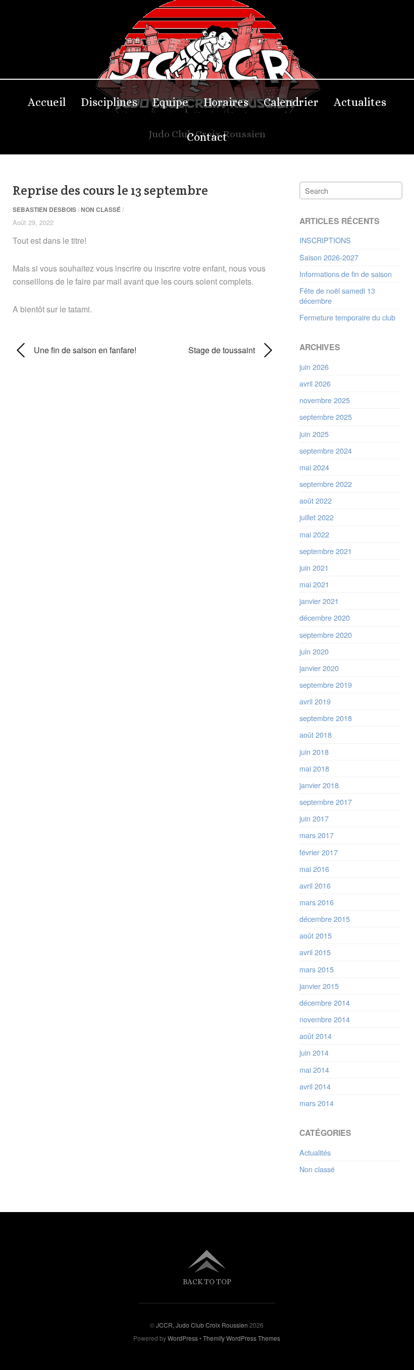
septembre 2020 (325, 634)
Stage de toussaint (203, 350)
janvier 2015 (319, 985)
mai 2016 (314, 868)
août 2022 (315, 500)
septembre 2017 (325, 801)
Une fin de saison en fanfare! (74, 350)
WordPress (183, 1338)
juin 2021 (314, 567)
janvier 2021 (319, 600)
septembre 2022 (325, 483)
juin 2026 (314, 366)
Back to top (207, 1281)
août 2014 (315, 1035)
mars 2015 (316, 969)
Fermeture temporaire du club (347, 317)
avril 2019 (315, 701)
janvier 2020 (319, 668)
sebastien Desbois (44, 209)
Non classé (101, 209)
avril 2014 (315, 1086)
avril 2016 (315, 885)
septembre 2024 (325, 450)
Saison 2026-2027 (328, 257)
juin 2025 (314, 433)
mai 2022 (314, 534)
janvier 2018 (319, 785)
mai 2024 (314, 467)
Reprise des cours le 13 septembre (110, 190)
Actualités (315, 1152)
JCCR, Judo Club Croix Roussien (202, 1325)
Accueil (47, 102)
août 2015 (315, 935)
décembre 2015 (324, 918)
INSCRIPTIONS (325, 240)
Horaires (225, 102)
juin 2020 (314, 651)
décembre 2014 (324, 1002)
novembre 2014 (324, 1019)
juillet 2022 (316, 517)
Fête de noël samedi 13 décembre (337, 295)
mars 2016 (316, 902)
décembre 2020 (324, 617)
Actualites (360, 102)
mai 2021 (314, 584)
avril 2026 (315, 383)
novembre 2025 (324, 400)
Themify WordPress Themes (241, 1338)
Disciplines (109, 102)
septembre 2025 (325, 416)
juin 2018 (314, 751)
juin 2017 (314, 818)
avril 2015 (315, 952)
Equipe (170, 102)
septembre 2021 (325, 550)
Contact (207, 137)
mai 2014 (314, 1069)
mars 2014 (316, 1103)
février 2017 (318, 852)
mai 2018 (314, 768)
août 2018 (315, 734)
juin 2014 (314, 1052)
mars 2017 (316, 835)
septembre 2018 (325, 718)
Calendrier (291, 102)
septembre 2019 (325, 684)
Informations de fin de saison (345, 273)
